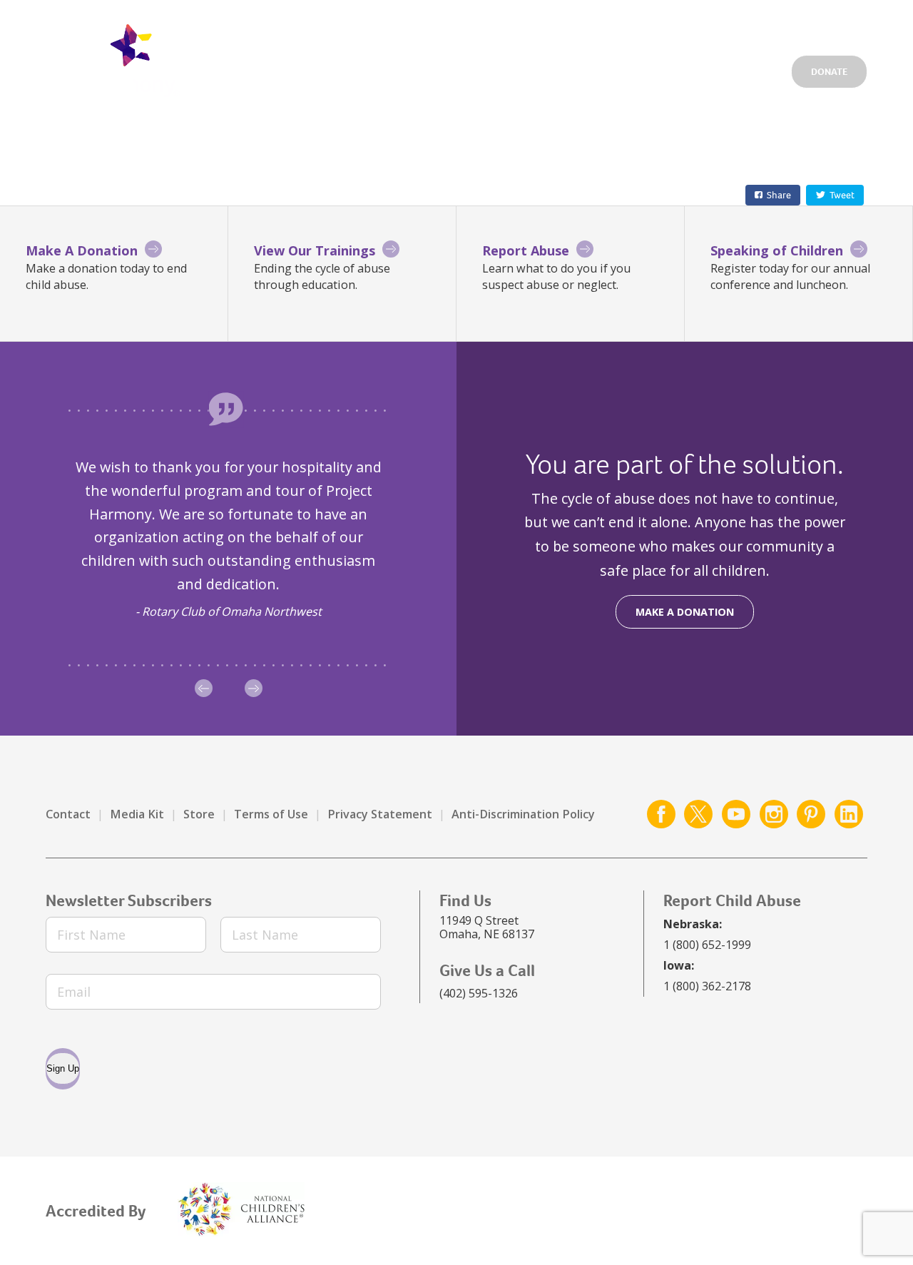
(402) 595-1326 (478, 993)
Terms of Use (271, 814)
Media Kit (137, 814)
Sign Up (62, 1068)
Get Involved (544, 24)
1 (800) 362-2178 (707, 986)
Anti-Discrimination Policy (523, 814)
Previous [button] (204, 688)
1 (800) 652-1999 (707, 944)
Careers (623, 24)
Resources (613, 68)
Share (779, 195)
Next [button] (253, 688)
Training (751, 68)
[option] (228, 538)
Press (791, 24)
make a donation (685, 612)
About (685, 68)
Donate (829, 71)
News (740, 24)
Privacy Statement (379, 814)
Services (534, 68)
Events (685, 24)
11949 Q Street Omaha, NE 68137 (486, 927)
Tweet (842, 195)
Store (199, 814)
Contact (68, 814)
